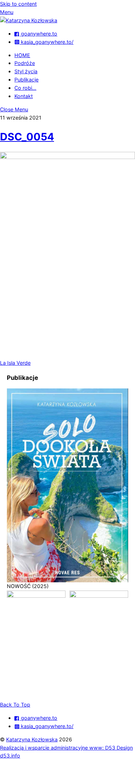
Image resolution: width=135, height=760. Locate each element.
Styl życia (25, 71)
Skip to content (18, 4)
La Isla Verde (15, 363)
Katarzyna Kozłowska (32, 739)
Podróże (24, 63)
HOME (22, 55)
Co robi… (25, 88)
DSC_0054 (27, 136)
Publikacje (26, 79)
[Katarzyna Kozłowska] (28, 20)
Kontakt (23, 96)
